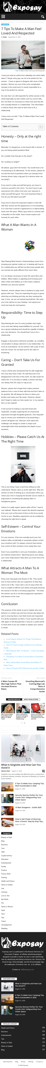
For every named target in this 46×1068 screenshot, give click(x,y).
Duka (5, 37)
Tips (2, 917)
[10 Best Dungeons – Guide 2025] (7, 810)
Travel (3, 921)
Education (4, 859)
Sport (3, 910)
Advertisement (7, 1062)
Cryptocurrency (6, 856)
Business (4, 845)
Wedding (4, 928)
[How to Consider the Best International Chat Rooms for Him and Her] (38, 708)
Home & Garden (7, 885)
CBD (3, 852)
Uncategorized (6, 925)
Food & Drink (6, 874)
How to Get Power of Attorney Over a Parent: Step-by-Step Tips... (29, 820)
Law (2, 888)
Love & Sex (10, 22)
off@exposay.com (27, 969)
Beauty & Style (6, 837)
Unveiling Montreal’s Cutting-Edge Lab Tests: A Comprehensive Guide (35, 686)
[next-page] (24, 723)
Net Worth (4, 899)
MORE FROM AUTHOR (31, 699)
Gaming (4, 877)
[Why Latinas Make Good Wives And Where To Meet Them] (8, 708)
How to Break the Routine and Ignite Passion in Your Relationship (22, 717)
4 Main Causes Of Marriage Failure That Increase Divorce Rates (11, 685)
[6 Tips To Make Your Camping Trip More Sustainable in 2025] (7, 786)
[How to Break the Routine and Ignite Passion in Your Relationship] (23, 708)
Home (3, 22)
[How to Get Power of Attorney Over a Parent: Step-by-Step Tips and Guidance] (7, 822)
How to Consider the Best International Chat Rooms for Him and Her (37, 717)
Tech (3, 914)
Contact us (39, 1062)
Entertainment (6, 863)
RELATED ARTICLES (14, 699)
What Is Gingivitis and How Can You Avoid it (21, 766)
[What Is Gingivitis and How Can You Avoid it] (23, 748)
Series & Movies (7, 907)
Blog (2, 841)
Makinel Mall (5, 771)
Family (3, 866)
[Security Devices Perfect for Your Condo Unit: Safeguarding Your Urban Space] (7, 798)
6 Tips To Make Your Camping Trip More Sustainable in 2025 (29, 784)
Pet (2, 903)
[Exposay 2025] (23, 6)
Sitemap (30, 1062)
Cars (3, 848)
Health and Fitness (8, 881)
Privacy (23, 1062)
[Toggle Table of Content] (39, 127)
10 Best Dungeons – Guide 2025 (28, 807)
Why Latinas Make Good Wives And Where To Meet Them (7, 717)
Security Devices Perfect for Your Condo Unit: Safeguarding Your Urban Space (29, 797)
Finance (4, 870)
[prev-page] (21, 723)
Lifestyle (4, 892)
